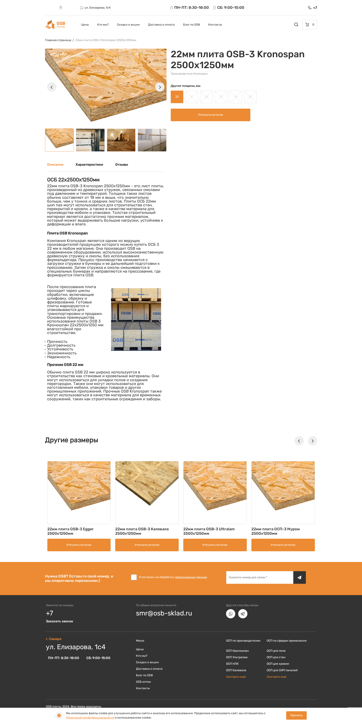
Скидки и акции (128, 24)
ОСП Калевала (236, 670)
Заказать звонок (59, 621)
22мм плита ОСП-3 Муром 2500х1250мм (275, 531)
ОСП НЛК (232, 664)
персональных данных (191, 577)
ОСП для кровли (278, 664)
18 (250, 97)
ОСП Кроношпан (237, 651)
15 (235, 97)
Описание (55, 164)
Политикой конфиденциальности (90, 717)
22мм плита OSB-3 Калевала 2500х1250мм (142, 531)
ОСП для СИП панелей (282, 670)
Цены (85, 24)
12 (221, 97)
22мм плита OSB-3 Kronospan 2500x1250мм (105, 40)
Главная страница (58, 40)
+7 (49, 613)
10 (206, 97)
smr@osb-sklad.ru (164, 613)
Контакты (215, 24)
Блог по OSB (191, 24)
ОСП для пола (276, 651)
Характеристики (89, 164)
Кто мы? (103, 24)
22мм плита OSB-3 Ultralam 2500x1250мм (209, 531)
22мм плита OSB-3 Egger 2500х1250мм (70, 531)
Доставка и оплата (161, 24)
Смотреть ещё (236, 677)
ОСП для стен (276, 657)
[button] (51, 87)
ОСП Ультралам (237, 657)
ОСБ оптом (143, 682)
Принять (296, 715)
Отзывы (121, 164)
